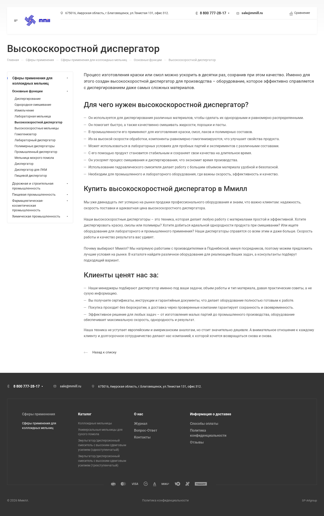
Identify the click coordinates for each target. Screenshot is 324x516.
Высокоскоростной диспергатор (38, 122)
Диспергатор (24, 163)
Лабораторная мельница (33, 116)
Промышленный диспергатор (36, 152)
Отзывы (197, 442)
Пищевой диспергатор (31, 175)
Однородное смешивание (33, 104)
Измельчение (24, 110)
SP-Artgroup (309, 500)
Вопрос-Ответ (145, 430)
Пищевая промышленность (34, 195)
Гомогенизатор (26, 134)
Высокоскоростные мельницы (37, 128)
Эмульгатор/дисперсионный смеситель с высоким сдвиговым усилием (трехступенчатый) (102, 460)
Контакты (142, 437)
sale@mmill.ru (252, 13)
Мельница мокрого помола (34, 158)
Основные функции (27, 91)
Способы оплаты (204, 423)
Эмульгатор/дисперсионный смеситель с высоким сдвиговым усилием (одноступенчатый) (102, 445)
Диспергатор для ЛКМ (31, 169)
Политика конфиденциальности (165, 500)
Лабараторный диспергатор (35, 140)
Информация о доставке (210, 414)
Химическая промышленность (36, 216)
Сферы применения (38, 414)
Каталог (84, 414)
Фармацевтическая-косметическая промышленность (27, 205)
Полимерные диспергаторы (35, 146)
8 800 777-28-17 (213, 13)
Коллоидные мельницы (95, 423)
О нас (138, 414)
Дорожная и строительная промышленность (32, 186)
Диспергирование (28, 98)
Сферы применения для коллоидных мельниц (32, 80)
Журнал (140, 423)
